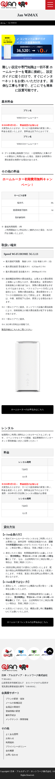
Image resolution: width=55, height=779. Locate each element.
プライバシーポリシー (16, 746)
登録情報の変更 (13, 711)
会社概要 (10, 751)
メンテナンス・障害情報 (17, 719)
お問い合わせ (12, 755)
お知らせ (10, 738)
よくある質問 (12, 734)
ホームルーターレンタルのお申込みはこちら (27, 622)
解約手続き (11, 715)
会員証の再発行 (13, 707)
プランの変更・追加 (15, 699)
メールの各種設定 (14, 703)
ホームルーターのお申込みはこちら (27, 409)
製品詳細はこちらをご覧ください (17, 329)
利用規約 (10, 742)
